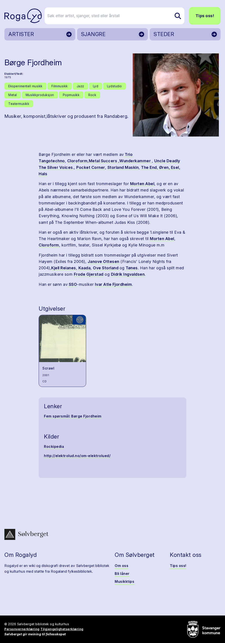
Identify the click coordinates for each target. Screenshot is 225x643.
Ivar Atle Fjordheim (113, 284)
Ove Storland (106, 268)
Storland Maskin (123, 167)
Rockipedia (54, 446)
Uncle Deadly (167, 160)
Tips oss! (205, 15)
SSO (72, 284)
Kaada (84, 268)
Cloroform (77, 160)
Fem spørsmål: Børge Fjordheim (73, 416)
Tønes (132, 268)
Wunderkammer (135, 160)
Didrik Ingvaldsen (128, 274)
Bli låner (122, 573)
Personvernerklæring (22, 629)
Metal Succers (103, 160)
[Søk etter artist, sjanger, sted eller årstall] (178, 15)
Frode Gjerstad (88, 274)
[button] (176, 95)
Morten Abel (142, 183)
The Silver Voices (56, 167)
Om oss (121, 565)
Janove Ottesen (103, 261)
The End (149, 167)
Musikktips (124, 581)
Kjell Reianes (63, 268)
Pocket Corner (90, 167)
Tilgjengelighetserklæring (61, 629)
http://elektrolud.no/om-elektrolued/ (77, 456)
